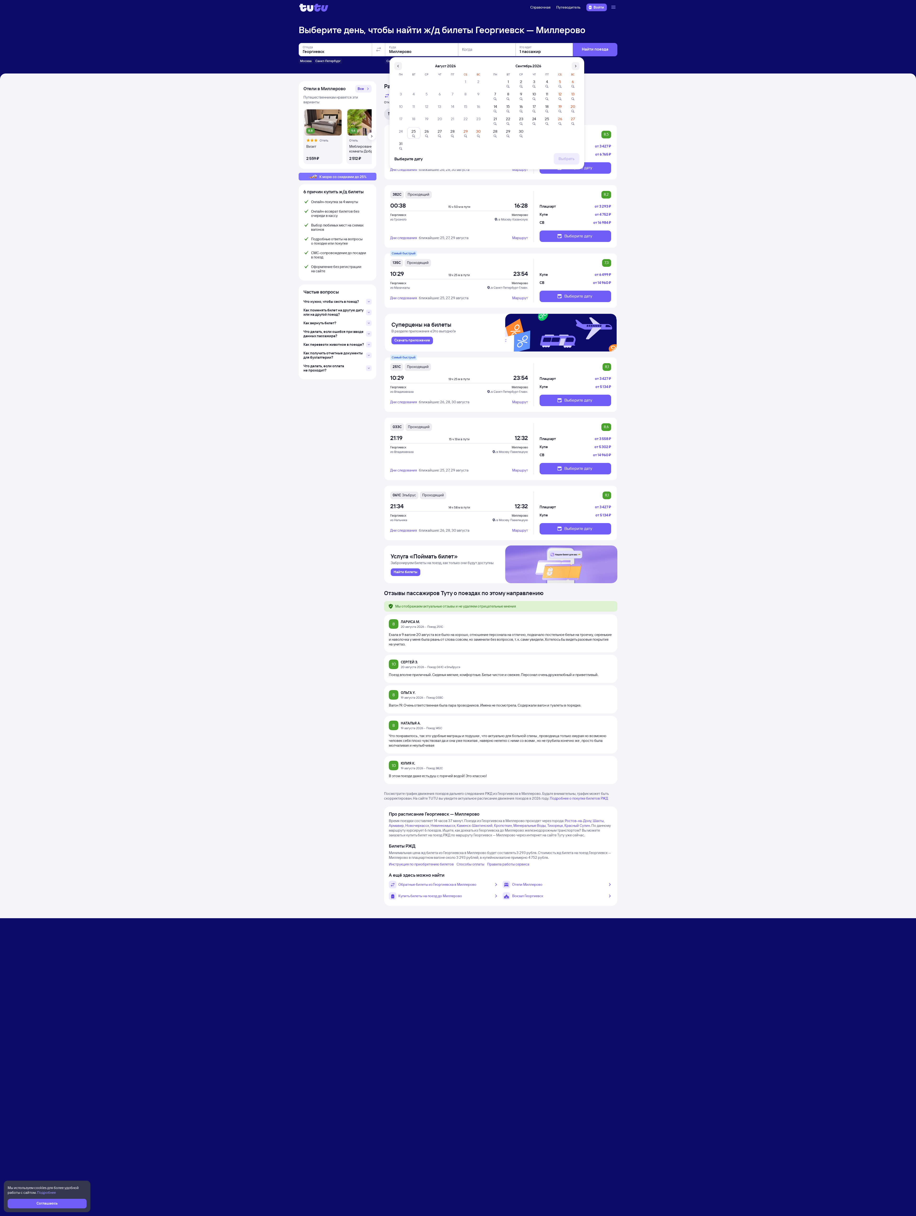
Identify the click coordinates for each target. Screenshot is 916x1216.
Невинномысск (443, 825)
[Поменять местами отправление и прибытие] (378, 49)
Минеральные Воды (529, 825)
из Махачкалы (400, 287)
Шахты (598, 820)
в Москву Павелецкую (512, 452)
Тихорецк (555, 825)
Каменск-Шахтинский (475, 825)
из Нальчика (398, 520)
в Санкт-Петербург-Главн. (509, 287)
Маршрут (520, 169)
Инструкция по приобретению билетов (421, 864)
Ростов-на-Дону (578, 820)
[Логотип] (314, 7)
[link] (412, 340)
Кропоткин (503, 825)
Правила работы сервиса (508, 864)
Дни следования (403, 169)
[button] (363, 89)
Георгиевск (398, 215)
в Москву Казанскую (513, 219)
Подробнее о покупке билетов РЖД (579, 798)
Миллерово (520, 215)
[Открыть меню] (614, 7)
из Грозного (398, 219)
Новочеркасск (417, 825)
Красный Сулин (577, 825)
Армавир (396, 825)
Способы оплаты (470, 864)
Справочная (540, 7)
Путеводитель (568, 7)
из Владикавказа (402, 391)
